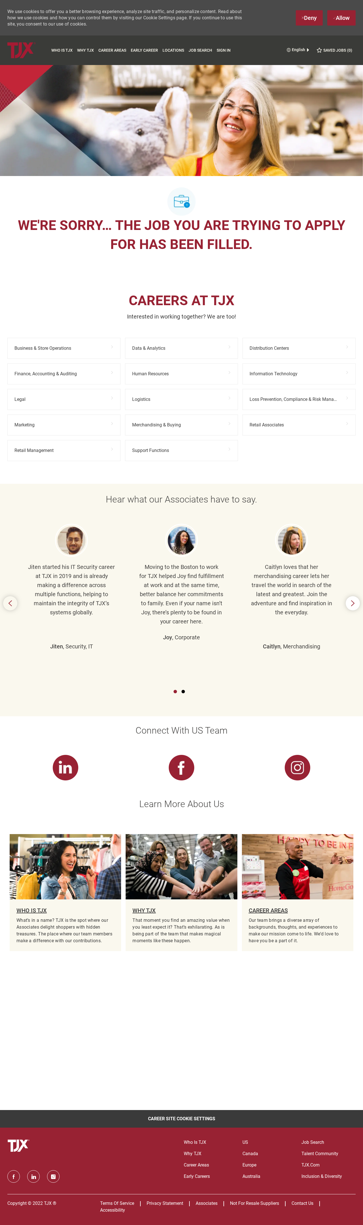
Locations (173, 50)
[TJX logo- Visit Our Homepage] (19, 1146)
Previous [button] (10, 603)
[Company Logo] (28, 50)
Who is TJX (62, 50)
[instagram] (53, 1176)
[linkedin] (33, 1176)
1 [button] (175, 691)
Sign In (224, 50)
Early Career (144, 50)
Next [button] (353, 603)
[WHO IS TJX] (65, 892)
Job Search (200, 50)
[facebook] (13, 1176)
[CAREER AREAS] (297, 892)
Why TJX (85, 50)
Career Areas (112, 50)
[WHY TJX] (181, 892)
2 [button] (183, 691)
